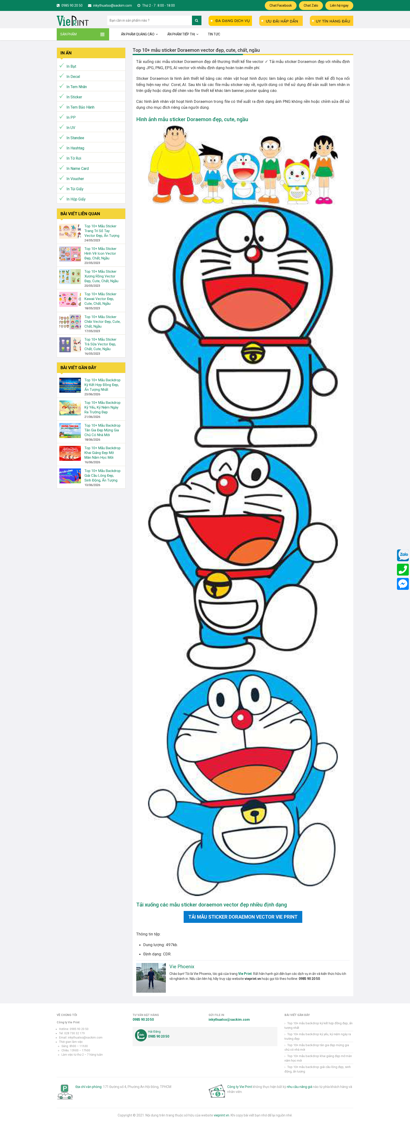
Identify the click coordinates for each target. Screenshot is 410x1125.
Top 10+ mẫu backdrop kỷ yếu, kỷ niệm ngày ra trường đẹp (102, 408)
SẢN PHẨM (68, 34)
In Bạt (71, 66)
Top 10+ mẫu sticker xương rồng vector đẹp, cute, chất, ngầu (101, 276)
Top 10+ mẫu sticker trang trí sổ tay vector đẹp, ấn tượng (101, 231)
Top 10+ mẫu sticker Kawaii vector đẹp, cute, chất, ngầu (100, 299)
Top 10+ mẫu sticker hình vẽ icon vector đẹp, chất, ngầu (100, 254)
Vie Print (245, 974)
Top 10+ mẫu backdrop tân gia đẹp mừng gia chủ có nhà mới (102, 430)
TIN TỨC (214, 34)
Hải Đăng (154, 1031)
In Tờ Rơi (73, 158)
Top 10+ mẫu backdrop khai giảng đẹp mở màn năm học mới (102, 453)
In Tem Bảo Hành (80, 107)
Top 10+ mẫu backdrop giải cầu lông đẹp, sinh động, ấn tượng (102, 475)
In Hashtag (75, 148)
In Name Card (77, 168)
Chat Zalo (311, 5)
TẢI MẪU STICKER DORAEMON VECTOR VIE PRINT (243, 917)
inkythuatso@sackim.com (112, 5)
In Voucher (75, 178)
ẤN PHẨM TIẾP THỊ (181, 34)
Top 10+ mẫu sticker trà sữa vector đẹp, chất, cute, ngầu (100, 344)
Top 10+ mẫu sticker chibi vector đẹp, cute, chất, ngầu (102, 322)
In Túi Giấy (75, 189)
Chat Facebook (281, 5)
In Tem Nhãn (76, 87)
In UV (70, 127)
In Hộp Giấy (76, 199)
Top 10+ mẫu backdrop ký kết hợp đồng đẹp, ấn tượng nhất (102, 385)
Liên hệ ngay (339, 5)
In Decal (73, 76)
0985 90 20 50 (72, 5)
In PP (71, 117)
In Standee (75, 138)
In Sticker (74, 97)
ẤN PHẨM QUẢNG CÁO (137, 34)
